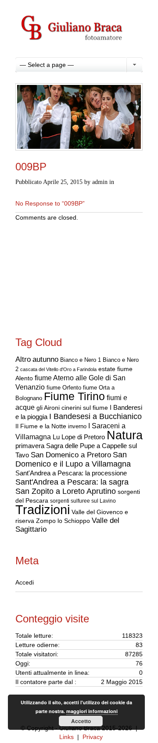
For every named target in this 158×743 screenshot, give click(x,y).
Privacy (93, 736)
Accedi (24, 582)
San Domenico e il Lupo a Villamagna (73, 459)
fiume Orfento (64, 387)
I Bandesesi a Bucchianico (95, 416)
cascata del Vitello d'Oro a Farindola (58, 369)
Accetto (81, 721)
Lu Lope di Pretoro (79, 437)
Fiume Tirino (74, 396)
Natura (125, 435)
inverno (77, 426)
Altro (23, 359)
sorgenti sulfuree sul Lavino (83, 501)
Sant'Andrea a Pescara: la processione (71, 473)
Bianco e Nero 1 (80, 360)
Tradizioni (42, 509)
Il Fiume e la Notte (40, 426)
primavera (29, 445)
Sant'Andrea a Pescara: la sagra (72, 482)
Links (66, 736)
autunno (45, 359)
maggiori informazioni (92, 711)
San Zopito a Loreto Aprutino (65, 491)
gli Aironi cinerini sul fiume (72, 407)
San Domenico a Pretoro (71, 455)
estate (106, 368)
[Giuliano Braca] (79, 48)
